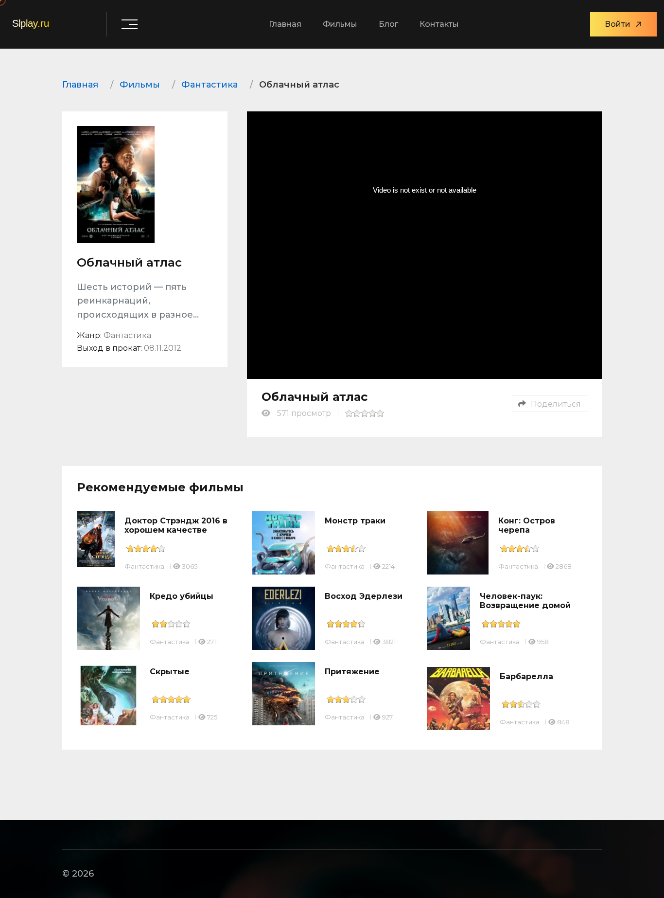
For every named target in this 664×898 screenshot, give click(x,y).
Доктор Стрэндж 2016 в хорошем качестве (175, 525)
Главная (285, 24)
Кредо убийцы (181, 596)
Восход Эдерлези (363, 596)
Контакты (439, 24)
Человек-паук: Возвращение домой (525, 601)
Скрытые (170, 671)
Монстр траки (355, 520)
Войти (617, 24)
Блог (388, 24)
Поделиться (556, 404)
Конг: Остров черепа (526, 525)
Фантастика (144, 566)
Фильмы (340, 24)
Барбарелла (526, 676)
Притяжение (352, 671)
